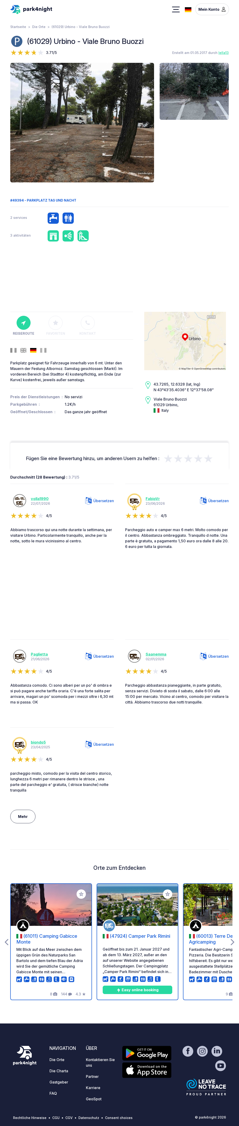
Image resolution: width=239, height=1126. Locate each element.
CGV (69, 1118)
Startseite (18, 27)
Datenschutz (88, 1118)
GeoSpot (94, 1099)
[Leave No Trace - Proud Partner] (206, 1087)
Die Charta (58, 1071)
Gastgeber (58, 1082)
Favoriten (55, 333)
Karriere (93, 1087)
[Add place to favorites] (81, 894)
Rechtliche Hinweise (29, 1118)
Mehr (23, 816)
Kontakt (87, 333)
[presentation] (6, 941)
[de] (188, 9)
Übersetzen (103, 500)
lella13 (223, 53)
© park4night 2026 (210, 1117)
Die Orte (39, 27)
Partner (92, 1076)
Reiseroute (23, 333)
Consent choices (119, 1118)
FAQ (53, 1093)
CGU (56, 1118)
